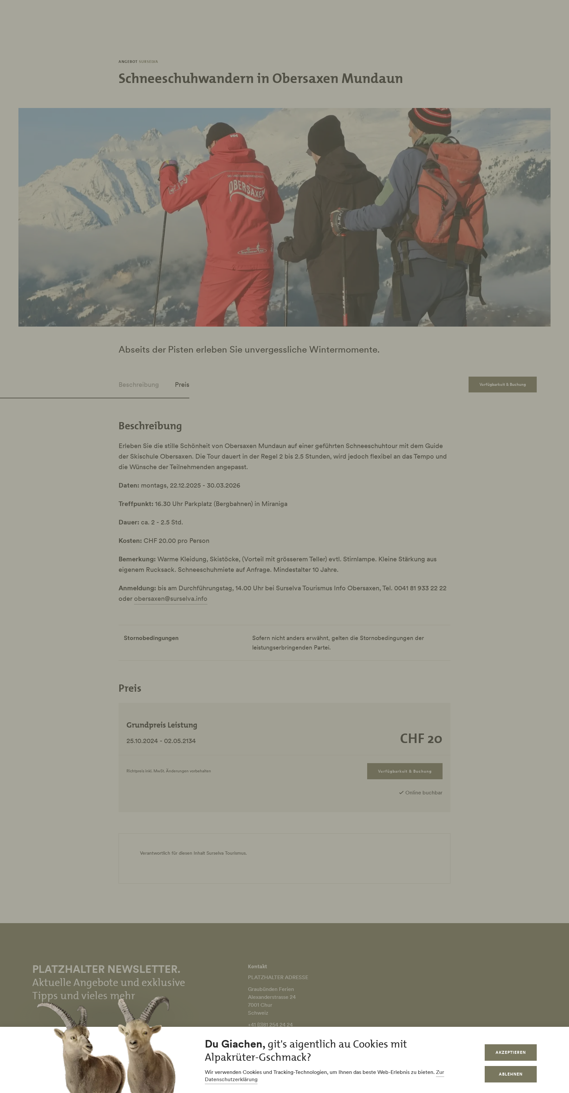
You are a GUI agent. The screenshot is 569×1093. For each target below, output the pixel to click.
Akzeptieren (511, 1052)
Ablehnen (511, 1074)
